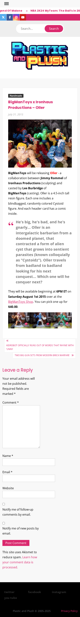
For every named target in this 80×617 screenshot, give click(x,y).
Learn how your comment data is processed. (19, 562)
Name (7, 456)
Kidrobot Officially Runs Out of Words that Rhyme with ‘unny (40, 347)
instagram (59, 592)
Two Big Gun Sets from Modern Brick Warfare (42, 355)
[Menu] (6, 3)
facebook (34, 592)
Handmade (16, 95)
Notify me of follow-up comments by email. (17, 512)
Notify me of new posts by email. (20, 530)
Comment (10, 402)
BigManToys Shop (20, 302)
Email (7, 472)
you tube (10, 598)
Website (8, 488)
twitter (9, 592)
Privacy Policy (69, 611)
